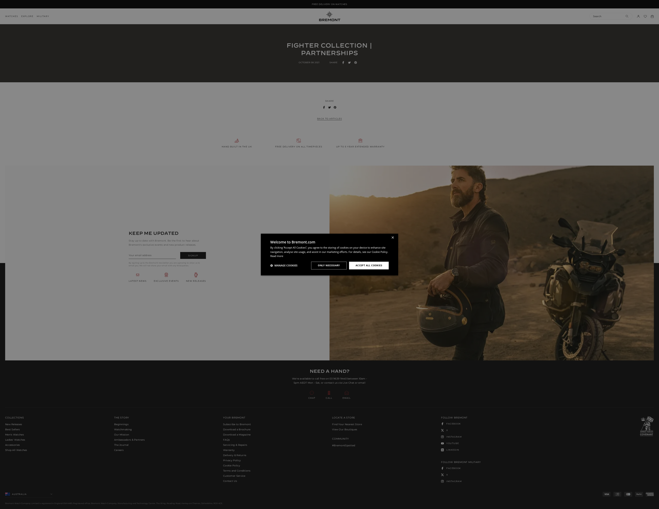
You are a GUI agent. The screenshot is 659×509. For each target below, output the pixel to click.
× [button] (392, 237)
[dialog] (329, 254)
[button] (283, 265)
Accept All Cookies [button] (369, 265)
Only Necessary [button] (329, 265)
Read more (276, 256)
